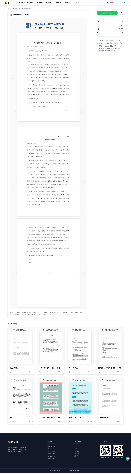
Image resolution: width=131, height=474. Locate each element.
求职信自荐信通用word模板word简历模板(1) (50, 368)
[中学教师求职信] (21, 346)
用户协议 (76, 451)
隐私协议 (76, 453)
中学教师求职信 (14, 368)
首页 (9, 8)
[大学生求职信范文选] (109, 396)
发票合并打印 (51, 456)
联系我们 (76, 448)
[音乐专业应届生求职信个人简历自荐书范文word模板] (50, 396)
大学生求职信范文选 (104, 418)
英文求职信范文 (73, 368)
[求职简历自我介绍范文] (80, 396)
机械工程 (12, 418)
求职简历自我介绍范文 (75, 418)
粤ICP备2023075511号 (75, 471)
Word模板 (14, 8)
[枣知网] (8, 2)
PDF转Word (50, 448)
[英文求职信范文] (80, 346)
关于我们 (76, 446)
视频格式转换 (51, 453)
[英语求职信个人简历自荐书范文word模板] (109, 346)
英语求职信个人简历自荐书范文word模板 (109, 368)
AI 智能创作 (50, 458)
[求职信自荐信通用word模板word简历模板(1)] (50, 346)
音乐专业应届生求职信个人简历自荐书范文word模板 (50, 418)
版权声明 (76, 456)
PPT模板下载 (51, 446)
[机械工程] (21, 396)
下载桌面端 (111, 2)
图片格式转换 (51, 451)
